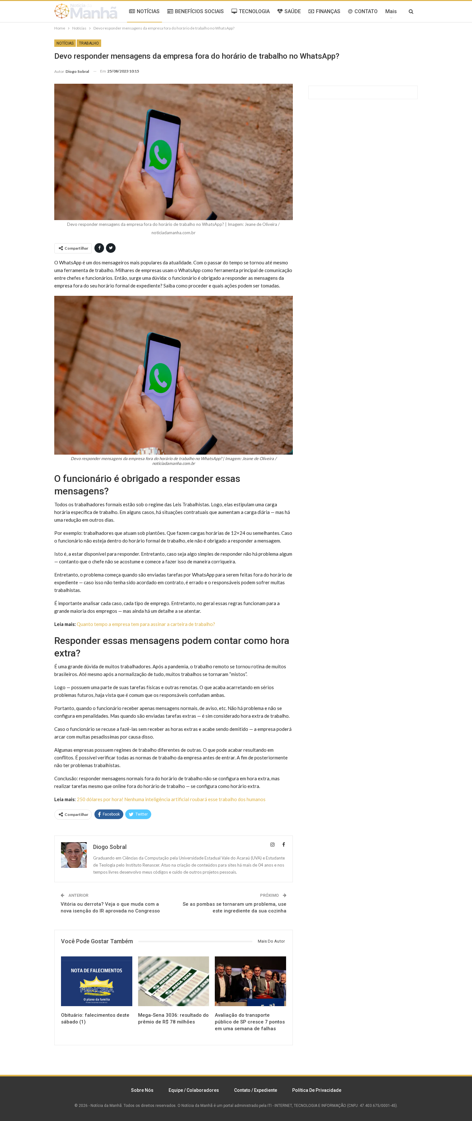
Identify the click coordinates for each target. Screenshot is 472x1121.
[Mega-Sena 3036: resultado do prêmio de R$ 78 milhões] (173, 981)
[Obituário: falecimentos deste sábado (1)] (96, 981)
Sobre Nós (142, 1090)
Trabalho (89, 43)
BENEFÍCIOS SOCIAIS (199, 11)
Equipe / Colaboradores (194, 1090)
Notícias (65, 43)
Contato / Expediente (255, 1090)
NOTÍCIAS (148, 11)
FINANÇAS (328, 11)
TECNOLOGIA (254, 11)
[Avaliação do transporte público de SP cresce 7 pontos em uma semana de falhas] (250, 981)
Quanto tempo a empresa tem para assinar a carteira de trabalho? (146, 624)
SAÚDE (292, 11)
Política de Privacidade (316, 1090)
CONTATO (366, 11)
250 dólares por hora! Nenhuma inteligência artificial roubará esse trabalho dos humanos (171, 799)
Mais (391, 11)
